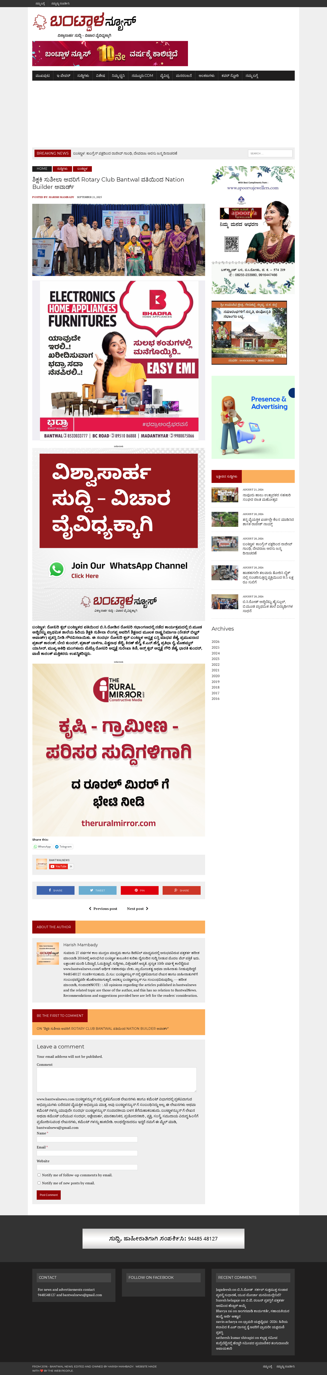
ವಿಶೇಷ (100, 76)
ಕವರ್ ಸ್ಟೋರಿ (230, 76)
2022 (216, 664)
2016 (216, 698)
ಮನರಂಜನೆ (184, 76)
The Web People (60, 1370)
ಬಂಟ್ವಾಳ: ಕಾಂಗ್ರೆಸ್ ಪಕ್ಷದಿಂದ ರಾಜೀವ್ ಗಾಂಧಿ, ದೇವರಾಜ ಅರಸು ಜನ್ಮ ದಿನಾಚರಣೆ (267, 549)
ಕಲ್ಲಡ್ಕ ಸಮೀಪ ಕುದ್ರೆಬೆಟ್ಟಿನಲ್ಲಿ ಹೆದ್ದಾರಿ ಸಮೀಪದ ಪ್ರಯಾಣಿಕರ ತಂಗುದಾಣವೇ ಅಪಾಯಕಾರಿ (252, 1342)
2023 (216, 658)
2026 (216, 641)
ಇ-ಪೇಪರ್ (63, 76)
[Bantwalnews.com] (163, 25)
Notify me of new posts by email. (68, 1183)
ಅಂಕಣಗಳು (207, 76)
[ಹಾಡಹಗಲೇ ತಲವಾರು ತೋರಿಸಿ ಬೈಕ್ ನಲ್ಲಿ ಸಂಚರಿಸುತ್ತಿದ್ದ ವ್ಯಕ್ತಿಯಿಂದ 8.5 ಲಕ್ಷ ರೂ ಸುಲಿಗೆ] (225, 577)
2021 (216, 670)
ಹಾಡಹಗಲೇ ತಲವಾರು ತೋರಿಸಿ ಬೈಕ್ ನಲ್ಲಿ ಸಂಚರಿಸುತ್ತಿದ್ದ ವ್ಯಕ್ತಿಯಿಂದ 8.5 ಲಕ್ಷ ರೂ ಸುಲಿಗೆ (268, 577)
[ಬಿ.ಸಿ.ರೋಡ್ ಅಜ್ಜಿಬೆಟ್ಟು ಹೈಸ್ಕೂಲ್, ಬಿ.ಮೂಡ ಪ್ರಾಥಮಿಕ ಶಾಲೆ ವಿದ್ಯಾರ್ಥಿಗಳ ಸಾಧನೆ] (225, 606)
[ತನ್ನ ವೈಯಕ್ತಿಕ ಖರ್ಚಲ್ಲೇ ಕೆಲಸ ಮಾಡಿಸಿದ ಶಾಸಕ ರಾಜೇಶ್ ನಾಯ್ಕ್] (225, 523)
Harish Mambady (61, 197)
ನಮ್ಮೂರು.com (142, 76)
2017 (216, 693)
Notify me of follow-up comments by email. (77, 1175)
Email (41, 1147)
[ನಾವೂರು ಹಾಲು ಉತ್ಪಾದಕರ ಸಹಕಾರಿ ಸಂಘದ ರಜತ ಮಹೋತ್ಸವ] (225, 499)
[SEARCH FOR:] (270, 153)
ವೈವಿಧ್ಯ (164, 76)
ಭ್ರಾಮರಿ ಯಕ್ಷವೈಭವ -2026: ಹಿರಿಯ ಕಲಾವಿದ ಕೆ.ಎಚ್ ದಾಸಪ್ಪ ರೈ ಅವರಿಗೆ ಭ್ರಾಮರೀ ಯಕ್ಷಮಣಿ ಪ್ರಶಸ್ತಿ (252, 1326)
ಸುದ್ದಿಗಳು (83, 76)
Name (42, 1133)
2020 (216, 675)
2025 (216, 647)
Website (43, 1160)
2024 (216, 653)
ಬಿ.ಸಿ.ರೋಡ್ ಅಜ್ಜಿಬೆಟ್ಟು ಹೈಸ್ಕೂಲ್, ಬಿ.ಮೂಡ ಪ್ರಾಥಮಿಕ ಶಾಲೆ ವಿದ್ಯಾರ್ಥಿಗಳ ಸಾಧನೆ (268, 606)
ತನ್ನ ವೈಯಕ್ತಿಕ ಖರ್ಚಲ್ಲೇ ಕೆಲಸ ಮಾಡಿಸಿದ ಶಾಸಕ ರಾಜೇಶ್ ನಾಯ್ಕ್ (268, 521)
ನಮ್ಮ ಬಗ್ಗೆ (40, 3)
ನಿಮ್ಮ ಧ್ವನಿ (118, 76)
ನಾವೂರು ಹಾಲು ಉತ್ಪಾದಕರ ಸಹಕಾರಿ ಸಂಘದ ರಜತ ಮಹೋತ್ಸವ (267, 497)
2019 (216, 681)
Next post (135, 908)
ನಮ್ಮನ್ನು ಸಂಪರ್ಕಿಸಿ (60, 3)
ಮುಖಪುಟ (43, 76)
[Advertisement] (163, 114)
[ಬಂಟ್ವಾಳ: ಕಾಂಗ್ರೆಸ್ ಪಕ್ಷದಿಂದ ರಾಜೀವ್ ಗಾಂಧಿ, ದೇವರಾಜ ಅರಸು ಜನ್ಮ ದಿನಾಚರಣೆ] (225, 548)
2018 (216, 687)
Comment (45, 1064)
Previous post (105, 908)
